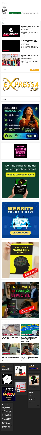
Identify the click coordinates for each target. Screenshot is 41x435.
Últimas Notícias (6, 35)
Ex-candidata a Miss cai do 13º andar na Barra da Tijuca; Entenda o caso (11, 31)
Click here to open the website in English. (6, 369)
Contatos (30, 402)
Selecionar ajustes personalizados (29, 13)
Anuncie (30, 396)
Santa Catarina (5, 50)
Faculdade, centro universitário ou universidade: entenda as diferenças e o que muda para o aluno (10, 357)
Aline (22, 29)
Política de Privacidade (32, 398)
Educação (8, 334)
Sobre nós (30, 395)
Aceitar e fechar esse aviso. (14, 13)
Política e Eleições (25, 334)
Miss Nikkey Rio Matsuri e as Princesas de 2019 (11, 60)
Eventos (8, 64)
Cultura (4, 64)
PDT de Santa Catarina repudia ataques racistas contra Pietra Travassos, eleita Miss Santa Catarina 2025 (11, 46)
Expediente (30, 399)
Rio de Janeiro (5, 34)
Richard (23, 44)
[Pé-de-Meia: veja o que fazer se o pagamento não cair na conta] (11, 330)
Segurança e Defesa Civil (13, 34)
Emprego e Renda (13, 334)
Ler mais (24, 36)
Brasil (4, 334)
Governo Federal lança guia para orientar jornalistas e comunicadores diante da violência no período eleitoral (29, 338)
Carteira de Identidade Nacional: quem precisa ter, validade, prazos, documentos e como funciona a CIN (29, 357)
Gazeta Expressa (24, 58)
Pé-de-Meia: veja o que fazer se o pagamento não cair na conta (11, 337)
